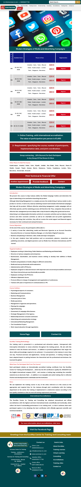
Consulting (49, 5)
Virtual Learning (41, 5)
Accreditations (56, 5)
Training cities (64, 5)
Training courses (33, 5)
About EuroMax (24, 5)
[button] (40, 176)
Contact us (71, 5)
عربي (19, 8)
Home (18, 5)
